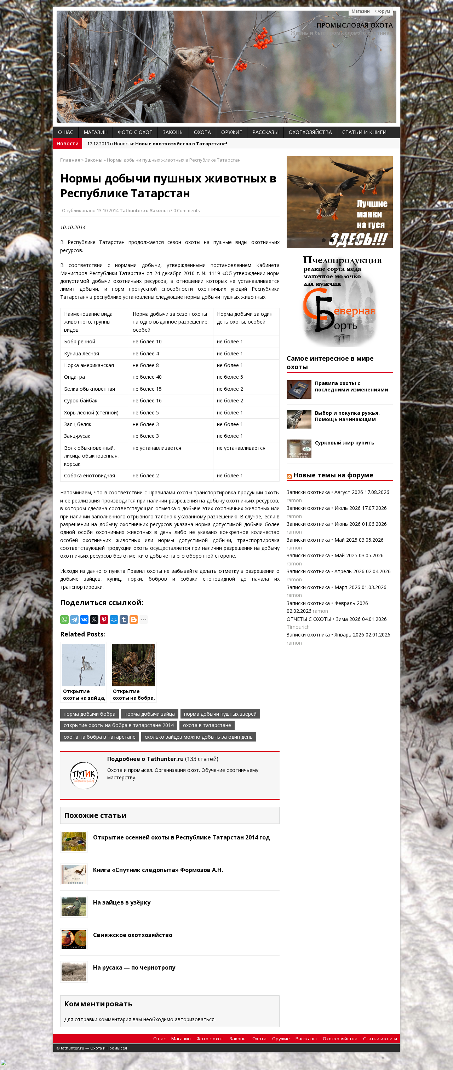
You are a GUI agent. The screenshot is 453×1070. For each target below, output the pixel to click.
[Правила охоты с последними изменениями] (299, 394)
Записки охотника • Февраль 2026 (327, 603)
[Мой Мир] (114, 619)
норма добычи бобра (89, 713)
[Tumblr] (124, 619)
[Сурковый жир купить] (299, 454)
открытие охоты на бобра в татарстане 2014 (119, 725)
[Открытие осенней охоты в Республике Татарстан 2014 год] (74, 847)
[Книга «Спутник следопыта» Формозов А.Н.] (74, 879)
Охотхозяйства (310, 132)
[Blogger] (134, 619)
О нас (65, 132)
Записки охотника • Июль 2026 (324, 508)
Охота (202, 132)
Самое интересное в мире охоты (330, 362)
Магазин (361, 11)
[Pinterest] (104, 619)
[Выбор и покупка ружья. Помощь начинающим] (299, 424)
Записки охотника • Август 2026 (325, 492)
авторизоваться (194, 1019)
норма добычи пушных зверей (220, 713)
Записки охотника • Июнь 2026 (324, 524)
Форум (382, 11)
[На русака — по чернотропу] (74, 977)
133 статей (202, 759)
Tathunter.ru (134, 210)
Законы (173, 132)
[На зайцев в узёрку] (74, 912)
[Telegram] (74, 619)
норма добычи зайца (150, 713)
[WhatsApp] (64, 619)
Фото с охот (135, 132)
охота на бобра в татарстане (100, 736)
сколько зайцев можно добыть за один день (199, 736)
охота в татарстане (207, 725)
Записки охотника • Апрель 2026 (326, 571)
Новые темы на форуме (333, 475)
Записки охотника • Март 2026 (323, 587)
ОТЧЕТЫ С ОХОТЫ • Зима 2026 (324, 619)
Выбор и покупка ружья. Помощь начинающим (347, 416)
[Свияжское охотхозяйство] (74, 944)
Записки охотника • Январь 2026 (325, 634)
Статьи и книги (364, 132)
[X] (94, 619)
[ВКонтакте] (84, 619)
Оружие (231, 132)
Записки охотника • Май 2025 (322, 539)
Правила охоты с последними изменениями (351, 386)
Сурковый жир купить (344, 442)
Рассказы (265, 132)
